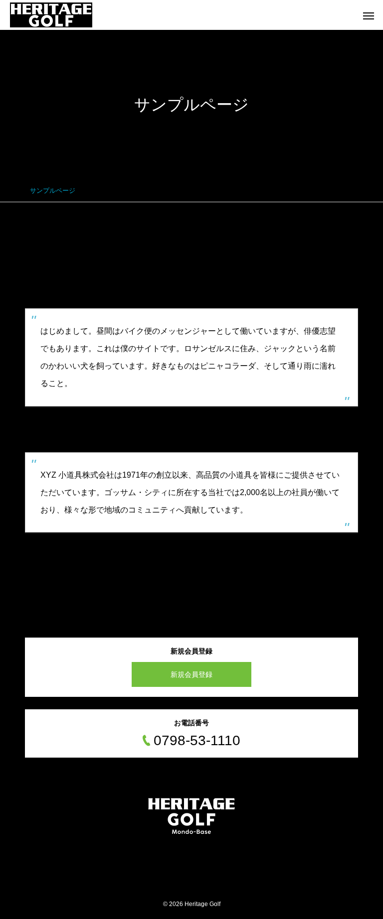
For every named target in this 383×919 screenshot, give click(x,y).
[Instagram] (191, 850)
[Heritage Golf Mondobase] (51, 14)
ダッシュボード (208, 553)
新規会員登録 (191, 674)
